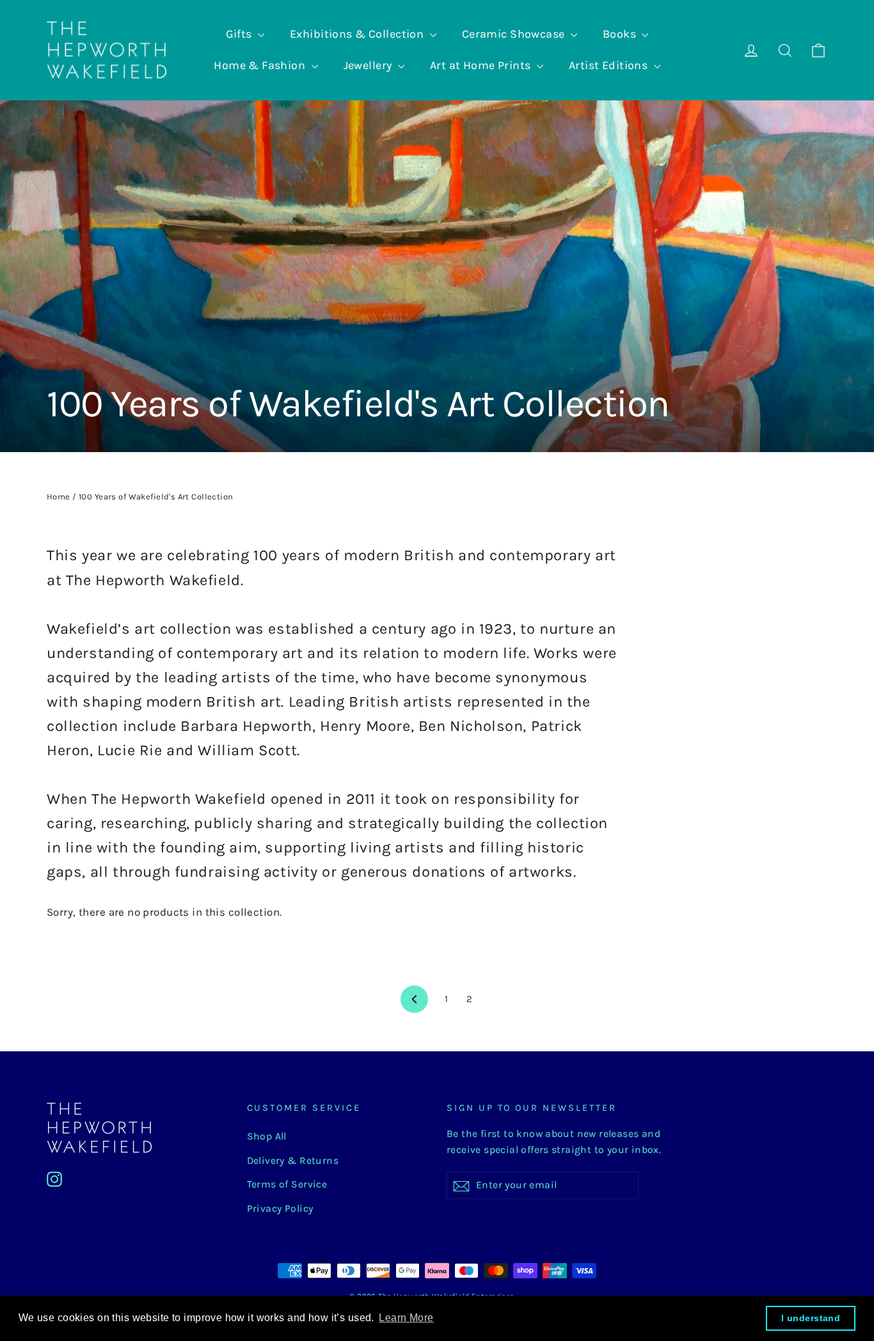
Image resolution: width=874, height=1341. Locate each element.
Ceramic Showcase (515, 34)
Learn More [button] (406, 1317)
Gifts (240, 34)
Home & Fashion (261, 65)
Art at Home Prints (482, 65)
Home (58, 496)
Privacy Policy (280, 1208)
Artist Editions (610, 65)
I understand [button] (810, 1318)
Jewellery (369, 65)
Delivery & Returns (293, 1160)
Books (621, 34)
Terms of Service (287, 1184)
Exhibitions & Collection (358, 34)
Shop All (267, 1136)
